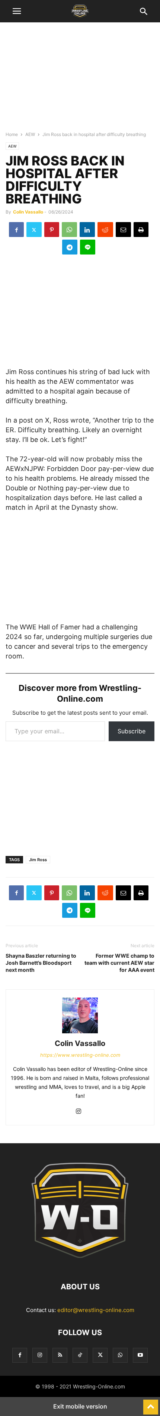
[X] (34, 229)
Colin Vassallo (28, 212)
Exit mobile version (80, 1406)
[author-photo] (80, 1033)
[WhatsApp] (69, 229)
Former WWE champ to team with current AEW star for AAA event (119, 962)
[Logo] (80, 1264)
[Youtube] (140, 1355)
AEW (30, 134)
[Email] (123, 229)
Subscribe (131, 731)
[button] (17, 11)
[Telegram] (69, 247)
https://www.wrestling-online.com (80, 1055)
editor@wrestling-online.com (95, 1310)
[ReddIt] (105, 229)
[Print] (141, 229)
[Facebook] (16, 229)
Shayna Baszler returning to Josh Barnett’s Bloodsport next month (41, 962)
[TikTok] (80, 1355)
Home (12, 134)
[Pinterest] (51, 229)
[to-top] (150, 1404)
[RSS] (59, 1355)
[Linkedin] (87, 229)
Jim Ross (38, 859)
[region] (80, 80)
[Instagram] (78, 1112)
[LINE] (87, 247)
